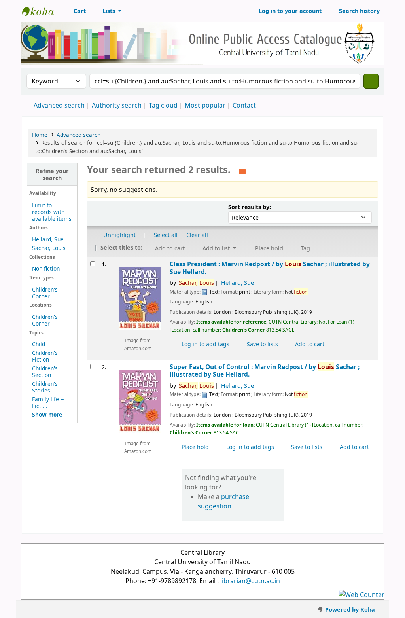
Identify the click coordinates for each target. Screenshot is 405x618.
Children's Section (45, 371)
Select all (166, 235)
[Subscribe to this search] (242, 170)
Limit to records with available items (52, 211)
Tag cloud (163, 105)
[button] (75, 11)
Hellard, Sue (48, 239)
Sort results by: (249, 206)
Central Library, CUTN (42, 11)
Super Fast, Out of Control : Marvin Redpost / (265, 371)
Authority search (117, 105)
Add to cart (308, 344)
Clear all (197, 235)
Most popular (205, 105)
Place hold (194, 447)
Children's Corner (45, 293)
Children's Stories (45, 387)
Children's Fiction (45, 356)
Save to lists (261, 344)
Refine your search (52, 174)
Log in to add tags (204, 344)
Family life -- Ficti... (48, 402)
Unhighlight (119, 235)
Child (38, 344)
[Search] (371, 81)
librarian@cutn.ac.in (250, 580)
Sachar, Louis (49, 248)
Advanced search (59, 105)
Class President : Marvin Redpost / (270, 268)
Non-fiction (46, 268)
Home (39, 134)
